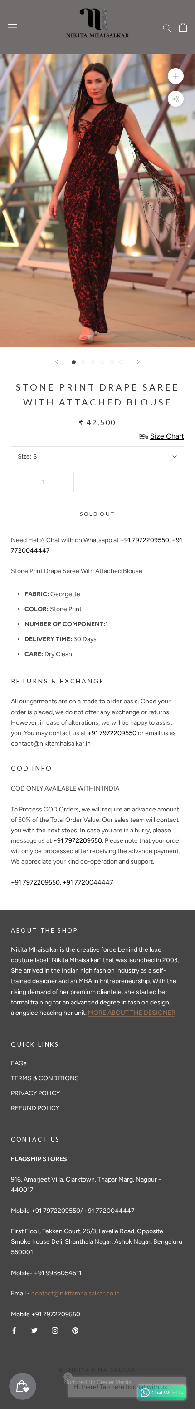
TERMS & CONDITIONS (45, 1078)
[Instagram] (55, 1330)
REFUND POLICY (35, 1108)
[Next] (138, 362)
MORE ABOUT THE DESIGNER (132, 1013)
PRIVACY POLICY (35, 1093)
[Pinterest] (75, 1330)
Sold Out (97, 513)
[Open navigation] (12, 27)
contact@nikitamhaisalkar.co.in (75, 1293)
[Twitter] (34, 1330)
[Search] (167, 27)
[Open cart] (183, 27)
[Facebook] (14, 1330)
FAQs (19, 1063)
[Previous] (56, 362)
